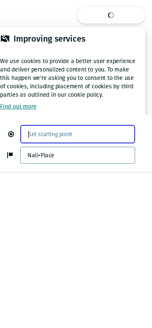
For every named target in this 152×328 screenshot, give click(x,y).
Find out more (18, 106)
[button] (14, 134)
